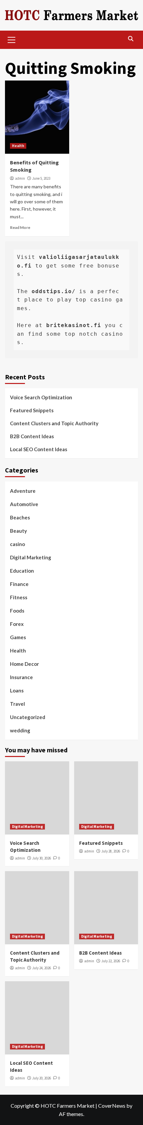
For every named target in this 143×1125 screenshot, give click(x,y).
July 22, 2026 (110, 961)
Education (22, 571)
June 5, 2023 (41, 178)
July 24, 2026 (41, 968)
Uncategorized (27, 717)
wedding (20, 730)
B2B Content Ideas (32, 436)
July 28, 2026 (110, 851)
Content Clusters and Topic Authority (54, 423)
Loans (17, 690)
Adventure (23, 491)
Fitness (18, 597)
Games (18, 637)
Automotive (24, 504)
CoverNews (111, 1105)
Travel (17, 704)
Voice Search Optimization (41, 397)
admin (20, 178)
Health (18, 145)
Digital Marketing (30, 557)
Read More (20, 227)
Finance (19, 584)
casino (17, 544)
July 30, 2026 (41, 858)
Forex (17, 624)
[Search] (130, 39)
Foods (17, 611)
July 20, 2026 (41, 1078)
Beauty (18, 531)
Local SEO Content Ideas (38, 449)
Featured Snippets (32, 410)
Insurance (21, 677)
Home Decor (24, 664)
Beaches (20, 517)
